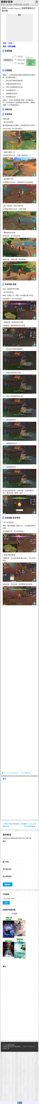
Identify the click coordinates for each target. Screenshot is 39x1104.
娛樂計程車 (7, 2)
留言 (4, 841)
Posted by (11, 773)
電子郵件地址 (7, 869)
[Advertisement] (19, 28)
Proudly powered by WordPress (12, 1046)
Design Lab (6, 1048)
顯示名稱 (6, 862)
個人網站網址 (7, 876)
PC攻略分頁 (26, 773)
